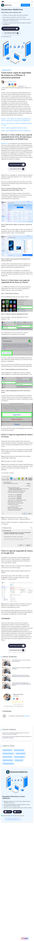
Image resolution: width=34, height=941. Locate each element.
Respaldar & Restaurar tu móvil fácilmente (13, 797)
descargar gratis (9, 28)
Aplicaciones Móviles (7, 756)
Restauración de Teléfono (8, 753)
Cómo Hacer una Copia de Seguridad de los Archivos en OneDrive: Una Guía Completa (15, 733)
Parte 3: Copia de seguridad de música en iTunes (14, 128)
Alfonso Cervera (12, 81)
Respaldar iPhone (6, 70)
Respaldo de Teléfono (7, 750)
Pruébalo (9, 811)
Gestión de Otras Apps (7, 760)
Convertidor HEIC (18, 760)
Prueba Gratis (25, 5)
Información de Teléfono (19, 756)
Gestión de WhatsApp (19, 750)
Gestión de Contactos (20, 753)
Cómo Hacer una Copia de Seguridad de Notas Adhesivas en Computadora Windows (17, 737)
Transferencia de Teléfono (8, 763)
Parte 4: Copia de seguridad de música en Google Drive (16, 130)
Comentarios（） (22, 86)
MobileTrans (4, 143)
